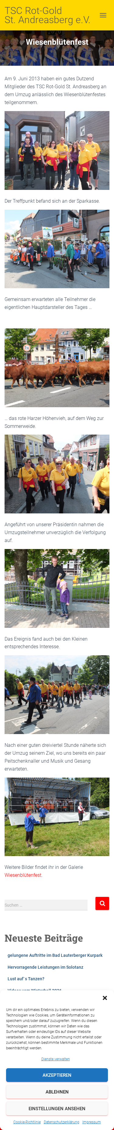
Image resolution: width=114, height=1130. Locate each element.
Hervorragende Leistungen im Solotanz (45, 967)
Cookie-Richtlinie (27, 1122)
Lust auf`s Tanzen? (26, 978)
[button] (105, 998)
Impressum (91, 1122)
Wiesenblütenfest (23, 875)
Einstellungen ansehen (57, 1108)
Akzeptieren (57, 1075)
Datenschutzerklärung (61, 1122)
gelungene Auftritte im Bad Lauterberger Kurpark (55, 955)
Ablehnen (57, 1092)
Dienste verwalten (55, 1059)
